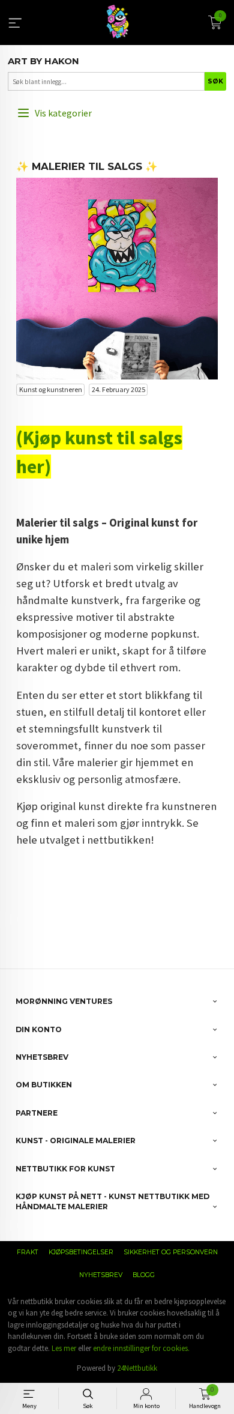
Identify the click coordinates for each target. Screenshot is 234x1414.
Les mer (64, 1348)
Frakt (27, 1252)
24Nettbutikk (137, 1368)
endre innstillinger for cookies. (141, 1348)
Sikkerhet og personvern (171, 1252)
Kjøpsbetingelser (81, 1252)
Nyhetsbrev (100, 1275)
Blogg (144, 1275)
